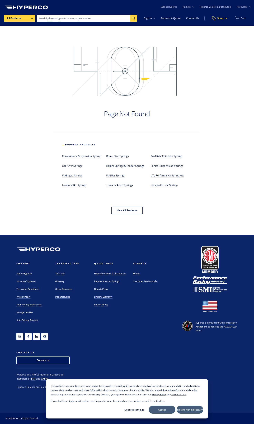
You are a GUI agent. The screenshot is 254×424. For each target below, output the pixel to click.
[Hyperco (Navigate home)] (38, 249)
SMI (33, 378)
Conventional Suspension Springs (81, 156)
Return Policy (101, 304)
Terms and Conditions (27, 289)
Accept (162, 409)
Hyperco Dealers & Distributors (110, 273)
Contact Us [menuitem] (192, 18)
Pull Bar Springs (115, 175)
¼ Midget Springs (72, 175)
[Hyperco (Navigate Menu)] (26, 5)
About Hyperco (24, 273)
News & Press (101, 289)
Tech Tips (60, 273)
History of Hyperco (26, 281)
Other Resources (63, 289)
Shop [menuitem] (220, 18)
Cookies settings (134, 409)
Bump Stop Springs (117, 156)
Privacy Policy (23, 296)
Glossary (59, 281)
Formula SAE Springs (74, 185)
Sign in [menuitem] (148, 18)
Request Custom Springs (106, 281)
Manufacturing (62, 296)
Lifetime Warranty (103, 296)
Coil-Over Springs (72, 166)
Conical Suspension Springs (166, 166)
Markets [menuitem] (186, 6)
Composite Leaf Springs (164, 185)
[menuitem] (240, 18)
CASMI (45, 378)
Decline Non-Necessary (190, 409)
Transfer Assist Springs (119, 185)
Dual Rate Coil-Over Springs (166, 156)
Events (136, 273)
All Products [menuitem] (14, 18)
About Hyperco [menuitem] (169, 6)
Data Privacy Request (27, 320)
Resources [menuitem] (242, 6)
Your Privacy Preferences (29, 304)
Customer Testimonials (145, 281)
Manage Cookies (24, 312)
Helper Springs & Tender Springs (125, 166)
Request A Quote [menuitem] (171, 18)
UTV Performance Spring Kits (167, 175)
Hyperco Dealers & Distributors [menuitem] (215, 6)
